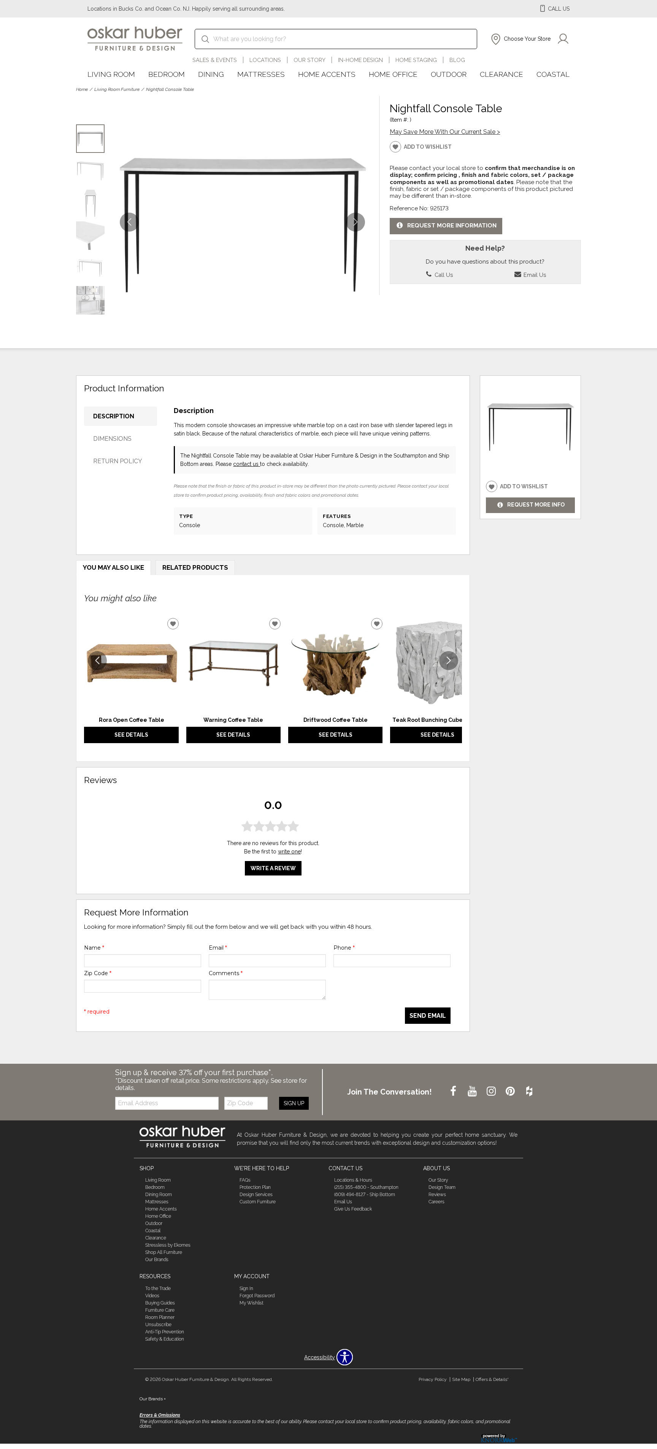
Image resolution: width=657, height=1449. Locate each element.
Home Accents (326, 74)
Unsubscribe (158, 1324)
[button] (520, 39)
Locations (265, 60)
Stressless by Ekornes (167, 1245)
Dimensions (112, 438)
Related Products (195, 567)
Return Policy (117, 461)
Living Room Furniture (117, 89)
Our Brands (156, 1259)
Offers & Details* (492, 1379)
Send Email (427, 1015)
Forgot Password (257, 1295)
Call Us (443, 275)
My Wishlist (251, 1303)
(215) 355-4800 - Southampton (366, 1187)
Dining (211, 74)
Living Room (111, 74)
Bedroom (166, 74)
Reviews (437, 1194)
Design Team (441, 1187)
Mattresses (261, 74)
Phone (344, 947)
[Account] (563, 39)
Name (94, 947)
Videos (152, 1295)
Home (82, 89)
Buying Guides (160, 1303)
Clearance (501, 74)
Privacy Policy (433, 1379)
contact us (246, 464)
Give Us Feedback (353, 1209)
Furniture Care (160, 1310)
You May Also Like (113, 567)
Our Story (309, 60)
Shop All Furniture (163, 1252)
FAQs (245, 1180)
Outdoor (449, 74)
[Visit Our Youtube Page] (473, 1091)
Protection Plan (255, 1187)
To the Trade (158, 1288)
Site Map (461, 1379)
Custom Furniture (258, 1201)
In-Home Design (360, 60)
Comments (226, 973)
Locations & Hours (353, 1180)
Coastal (553, 74)
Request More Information (452, 225)
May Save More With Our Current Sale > (445, 131)
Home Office (393, 74)
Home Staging (416, 60)
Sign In (246, 1288)
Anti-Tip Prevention (164, 1332)
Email (218, 947)
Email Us (534, 275)
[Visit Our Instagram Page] (492, 1091)
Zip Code (97, 973)
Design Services (256, 1194)
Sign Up (294, 1103)
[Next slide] (448, 660)
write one (289, 851)
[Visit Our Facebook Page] (454, 1091)
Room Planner (160, 1317)
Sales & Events (214, 60)
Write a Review (273, 868)
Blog (457, 60)
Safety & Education (164, 1339)
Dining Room (158, 1194)
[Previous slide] (97, 660)
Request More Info (536, 505)
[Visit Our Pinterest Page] (511, 1091)
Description (113, 416)
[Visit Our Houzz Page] (529, 1091)
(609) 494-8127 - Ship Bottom (364, 1194)
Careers (436, 1201)
